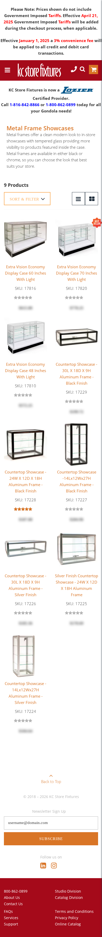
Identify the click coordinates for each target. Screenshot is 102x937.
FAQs (8, 911)
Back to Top (51, 781)
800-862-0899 (15, 891)
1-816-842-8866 (24, 104)
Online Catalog (68, 923)
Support (11, 923)
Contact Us (13, 903)
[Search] (82, 70)
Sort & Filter (24, 199)
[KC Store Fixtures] (39, 70)
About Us (12, 897)
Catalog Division (69, 897)
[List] (78, 198)
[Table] (91, 198)
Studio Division (68, 891)
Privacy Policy (66, 917)
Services (11, 917)
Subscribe (51, 839)
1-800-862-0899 (61, 104)
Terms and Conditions (74, 911)
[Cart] (93, 70)
